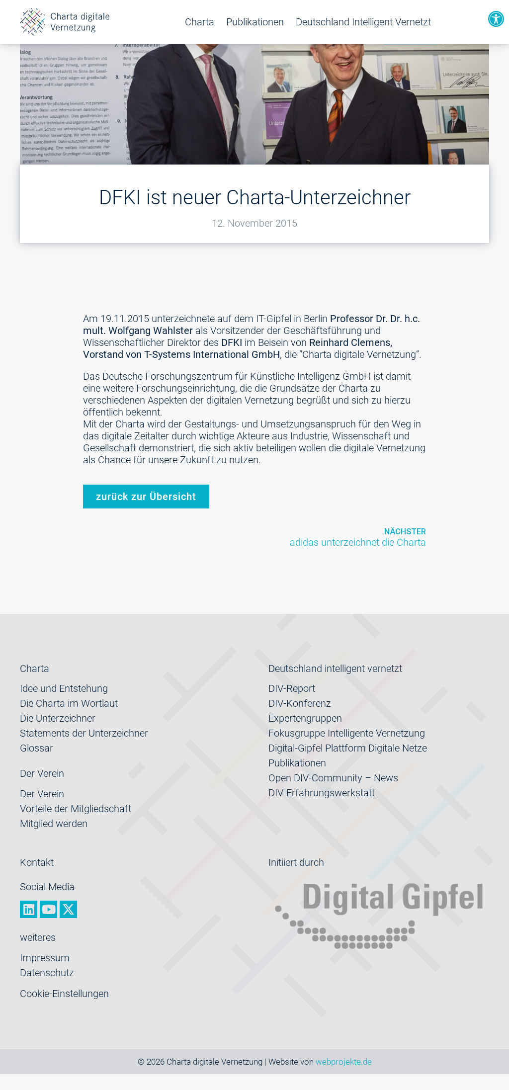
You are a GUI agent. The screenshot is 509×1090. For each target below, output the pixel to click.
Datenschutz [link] (47, 973)
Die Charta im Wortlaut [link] (69, 703)
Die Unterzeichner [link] (57, 718)
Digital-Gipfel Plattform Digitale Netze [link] (347, 748)
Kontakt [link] (37, 862)
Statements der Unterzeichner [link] (84, 733)
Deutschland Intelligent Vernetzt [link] (363, 22)
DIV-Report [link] (291, 688)
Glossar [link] (36, 748)
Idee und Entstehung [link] (64, 688)
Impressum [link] (45, 958)
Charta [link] (199, 22)
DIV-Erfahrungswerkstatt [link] (321, 793)
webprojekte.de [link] (344, 1062)
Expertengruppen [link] (305, 718)
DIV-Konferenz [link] (299, 703)
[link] (496, 19)
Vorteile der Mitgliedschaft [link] (75, 809)
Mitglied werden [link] (53, 824)
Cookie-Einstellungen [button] (64, 994)
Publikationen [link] (255, 22)
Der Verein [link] (42, 794)
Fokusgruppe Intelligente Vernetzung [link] (346, 733)
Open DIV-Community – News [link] (333, 778)
